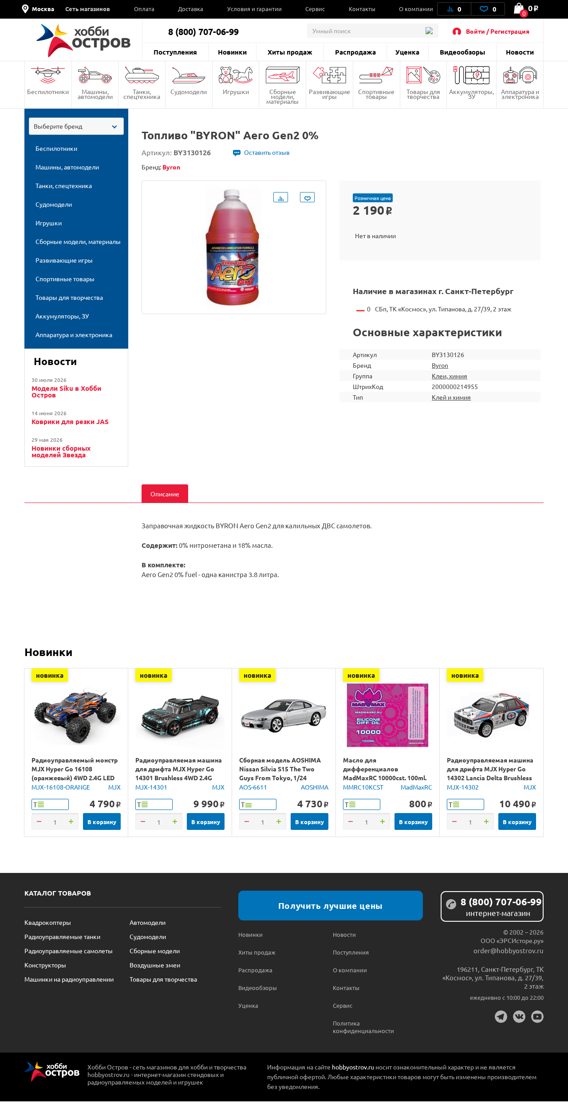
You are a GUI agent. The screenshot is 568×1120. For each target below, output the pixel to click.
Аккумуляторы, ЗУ (471, 93)
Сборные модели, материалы (282, 96)
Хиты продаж (290, 51)
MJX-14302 (463, 786)
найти (428, 31)
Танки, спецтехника (141, 93)
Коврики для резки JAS (70, 421)
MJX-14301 (151, 786)
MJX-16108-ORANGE (61, 786)
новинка (49, 675)
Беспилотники (48, 91)
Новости (520, 51)
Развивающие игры (329, 93)
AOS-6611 (253, 786)
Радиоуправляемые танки (62, 936)
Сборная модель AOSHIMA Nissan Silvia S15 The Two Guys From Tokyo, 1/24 (280, 769)
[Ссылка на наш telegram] (501, 1016)
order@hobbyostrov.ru (508, 950)
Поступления (175, 51)
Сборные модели (155, 951)
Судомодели (188, 91)
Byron (440, 365)
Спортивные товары (376, 93)
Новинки (232, 51)
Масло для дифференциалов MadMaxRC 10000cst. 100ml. (384, 769)
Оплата (144, 8)
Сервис (315, 8)
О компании (416, 8)
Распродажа (355, 51)
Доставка (190, 8)
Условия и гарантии (254, 8)
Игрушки (236, 91)
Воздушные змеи (155, 965)
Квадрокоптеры (47, 922)
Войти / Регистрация (497, 31)
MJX (114, 786)
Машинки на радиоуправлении (69, 979)
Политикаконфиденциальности (356, 1026)
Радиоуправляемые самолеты (68, 951)
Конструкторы (45, 965)
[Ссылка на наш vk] (519, 1016)
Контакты (362, 8)
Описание (164, 494)
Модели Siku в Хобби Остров (66, 391)
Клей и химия (451, 397)
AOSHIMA (314, 786)
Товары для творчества (423, 93)
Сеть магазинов (87, 8)
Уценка (407, 51)
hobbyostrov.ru (353, 1067)
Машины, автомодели (95, 93)
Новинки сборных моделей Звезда (61, 451)
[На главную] (83, 40)
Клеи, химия (449, 376)
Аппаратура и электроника (520, 93)
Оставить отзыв (267, 152)
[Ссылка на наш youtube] (537, 1017)
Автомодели (148, 922)
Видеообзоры (462, 51)
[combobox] (76, 126)
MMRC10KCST (363, 786)
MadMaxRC (416, 786)
